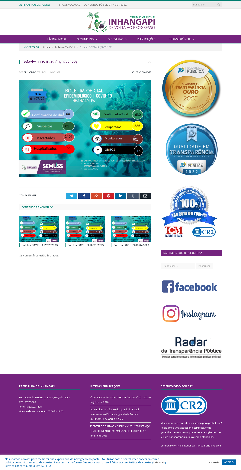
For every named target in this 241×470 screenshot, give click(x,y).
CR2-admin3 (30, 72)
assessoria (186, 427)
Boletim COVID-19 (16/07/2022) (86, 245)
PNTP (176, 445)
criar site (183, 423)
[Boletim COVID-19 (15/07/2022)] (131, 229)
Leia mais (159, 462)
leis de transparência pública (177, 437)
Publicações (146, 39)
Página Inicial (57, 39)
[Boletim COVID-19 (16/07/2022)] (85, 229)
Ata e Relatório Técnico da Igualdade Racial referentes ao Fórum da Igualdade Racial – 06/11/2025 (102, 4)
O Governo (115, 39)
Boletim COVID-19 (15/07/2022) (131, 245)
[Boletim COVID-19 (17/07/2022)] (39, 229)
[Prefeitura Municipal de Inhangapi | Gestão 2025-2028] (120, 21)
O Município (85, 39)
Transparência (180, 39)
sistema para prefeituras (207, 423)
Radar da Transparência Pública (202, 445)
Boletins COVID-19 (141, 72)
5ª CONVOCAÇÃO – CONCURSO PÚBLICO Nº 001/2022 (119, 397)
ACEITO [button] (229, 462)
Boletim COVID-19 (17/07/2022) (40, 245)
